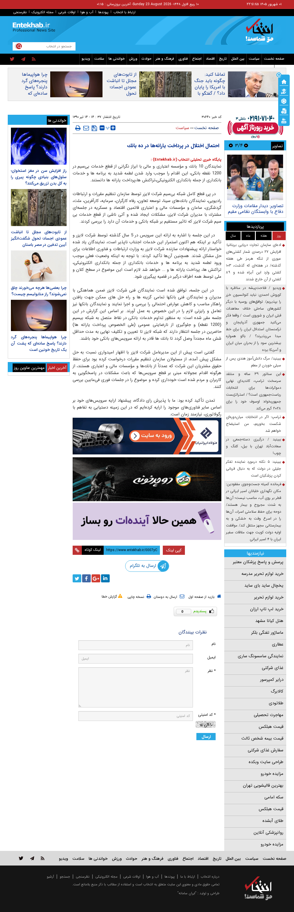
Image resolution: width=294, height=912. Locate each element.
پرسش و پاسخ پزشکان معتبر (258, 562)
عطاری (277, 644)
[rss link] (43, 858)
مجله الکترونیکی (106, 876)
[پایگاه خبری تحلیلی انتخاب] (261, 33)
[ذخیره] (94, 128)
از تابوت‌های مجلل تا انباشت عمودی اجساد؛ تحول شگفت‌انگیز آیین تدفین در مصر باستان (121, 93)
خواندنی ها (117, 58)
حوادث (146, 58)
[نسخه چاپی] (78, 128)
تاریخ (223, 58)
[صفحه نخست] (284, 81)
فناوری (183, 58)
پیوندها (103, 12)
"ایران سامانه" (186, 893)
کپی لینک (173, 550)
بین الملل (237, 58)
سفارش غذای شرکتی (265, 750)
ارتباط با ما (187, 876)
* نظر (212, 671)
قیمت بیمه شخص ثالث (262, 738)
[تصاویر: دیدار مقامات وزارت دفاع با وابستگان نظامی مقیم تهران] (255, 177)
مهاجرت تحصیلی (268, 714)
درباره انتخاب (210, 876)
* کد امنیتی (207, 715)
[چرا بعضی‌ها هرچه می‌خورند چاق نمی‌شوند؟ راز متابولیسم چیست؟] (39, 266)
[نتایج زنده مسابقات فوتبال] (284, 120)
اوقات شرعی (67, 12)
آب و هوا (86, 12)
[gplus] (96, 578)
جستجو (65, 876)
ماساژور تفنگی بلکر (267, 632)
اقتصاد (210, 58)
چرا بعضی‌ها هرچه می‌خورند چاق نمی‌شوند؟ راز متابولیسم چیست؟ (39, 291)
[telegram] (23, 59)
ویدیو (86, 58)
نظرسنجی (20, 12)
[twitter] (12, 59)
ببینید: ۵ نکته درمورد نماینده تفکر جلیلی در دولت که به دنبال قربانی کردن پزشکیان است (253, 469)
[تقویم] (284, 110)
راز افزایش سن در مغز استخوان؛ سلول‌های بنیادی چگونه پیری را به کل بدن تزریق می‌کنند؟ (39, 177)
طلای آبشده (272, 820)
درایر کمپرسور (271, 679)
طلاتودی (276, 703)
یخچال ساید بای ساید (263, 585)
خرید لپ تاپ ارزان (266, 609)
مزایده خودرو (272, 773)
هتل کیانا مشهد (269, 620)
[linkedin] (105, 578)
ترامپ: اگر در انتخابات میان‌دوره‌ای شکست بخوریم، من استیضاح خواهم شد (253, 424)
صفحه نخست (274, 58)
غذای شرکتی (272, 667)
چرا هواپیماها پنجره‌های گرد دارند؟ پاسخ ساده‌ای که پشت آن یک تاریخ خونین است (34, 93)
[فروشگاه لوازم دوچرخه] (147, 479)
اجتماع (197, 58)
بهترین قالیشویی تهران (263, 785)
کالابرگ (277, 691)
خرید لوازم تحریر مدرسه (262, 573)
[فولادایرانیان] (147, 436)
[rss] (34, 59)
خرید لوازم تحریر (268, 597)
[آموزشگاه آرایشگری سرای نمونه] (147, 521)
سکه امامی (273, 797)
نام (214, 644)
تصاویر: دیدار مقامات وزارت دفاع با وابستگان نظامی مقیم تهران (255, 211)
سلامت (99, 58)
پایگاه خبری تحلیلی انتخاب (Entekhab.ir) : (186, 160)
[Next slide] (231, 145)
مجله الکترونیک (42, 12)
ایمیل (211, 657)
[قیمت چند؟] (284, 91)
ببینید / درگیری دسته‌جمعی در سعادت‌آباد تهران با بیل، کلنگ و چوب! (253, 446)
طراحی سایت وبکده (266, 762)
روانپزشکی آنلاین (268, 832)
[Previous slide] (246, 145)
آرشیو (50, 876)
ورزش (133, 58)
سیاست (254, 58)
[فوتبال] (284, 100)
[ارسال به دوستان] (86, 128)
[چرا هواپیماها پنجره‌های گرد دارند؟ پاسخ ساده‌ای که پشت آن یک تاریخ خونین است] (39, 315)
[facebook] (86, 578)
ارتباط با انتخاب (124, 12)
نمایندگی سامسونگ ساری (260, 656)
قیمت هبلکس (271, 726)
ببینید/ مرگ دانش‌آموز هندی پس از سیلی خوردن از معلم (253, 361)
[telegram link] (32, 858)
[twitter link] (21, 858)
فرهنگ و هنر (165, 58)
